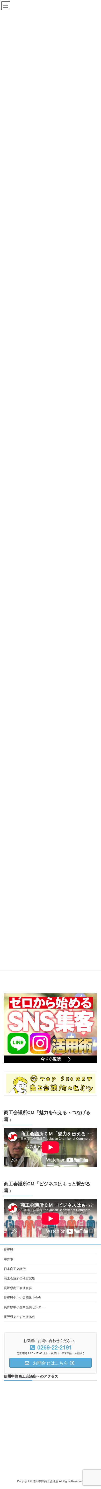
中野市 (8, 1259)
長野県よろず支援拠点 (19, 1316)
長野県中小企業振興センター (24, 1307)
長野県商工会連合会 (18, 1287)
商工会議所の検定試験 (19, 1278)
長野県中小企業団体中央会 (22, 1297)
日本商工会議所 (15, 1268)
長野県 (8, 1249)
